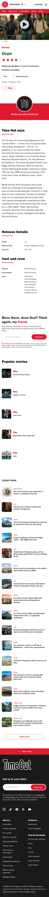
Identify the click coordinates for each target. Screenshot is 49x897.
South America (33, 861)
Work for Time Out (10, 837)
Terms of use (7, 866)
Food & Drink (24, 11)
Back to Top (26, 752)
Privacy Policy (6, 345)
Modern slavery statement (8, 871)
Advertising (32, 824)
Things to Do (12, 11)
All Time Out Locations (36, 839)
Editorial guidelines (10, 842)
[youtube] (29, 809)
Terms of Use (39, 344)
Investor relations (9, 829)
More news (24, 737)
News (4, 11)
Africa (30, 844)
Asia (29, 848)
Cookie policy (8, 857)
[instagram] (4, 809)
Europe (31, 852)
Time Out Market (34, 829)
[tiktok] (10, 809)
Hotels (41, 11)
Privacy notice (8, 846)
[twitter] (23, 809)
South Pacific (33, 865)
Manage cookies (9, 877)
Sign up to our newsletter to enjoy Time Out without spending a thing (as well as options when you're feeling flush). (23, 329)
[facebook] (16, 809)
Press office (7, 824)
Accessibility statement (11, 862)
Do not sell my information (8, 851)
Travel (34, 11)
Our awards (7, 833)
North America (33, 857)
